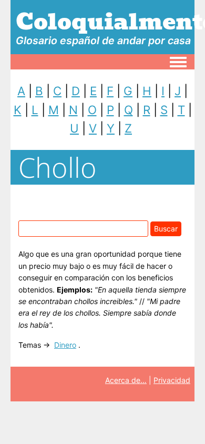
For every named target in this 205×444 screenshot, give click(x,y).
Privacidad (171, 380)
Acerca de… (126, 380)
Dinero (65, 344)
